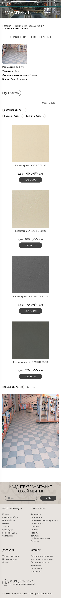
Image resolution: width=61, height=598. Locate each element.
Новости (34, 533)
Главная (6, 25)
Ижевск (5, 523)
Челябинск (7, 536)
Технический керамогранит (29, 25)
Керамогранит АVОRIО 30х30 (30, 165)
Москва (5, 514)
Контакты (34, 530)
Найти (48, 498)
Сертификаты (36, 523)
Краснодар (7, 530)
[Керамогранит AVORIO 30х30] (30, 209)
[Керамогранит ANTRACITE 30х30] (30, 274)
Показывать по (10, 386)
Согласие (34, 541)
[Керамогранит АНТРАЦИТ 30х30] (30, 340)
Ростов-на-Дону (9, 533)
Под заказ (30, 179)
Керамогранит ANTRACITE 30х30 (30, 296)
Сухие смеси (36, 568)
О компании (38, 508)
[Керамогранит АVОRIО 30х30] (30, 143)
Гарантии (34, 527)
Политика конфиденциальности (40, 537)
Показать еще (48, 102)
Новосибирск (8, 520)
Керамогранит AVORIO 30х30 (30, 231)
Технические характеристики (44, 520)
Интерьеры (35, 572)
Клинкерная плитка (39, 562)
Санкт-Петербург (10, 517)
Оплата (5, 562)
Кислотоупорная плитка (41, 556)
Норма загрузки (9, 559)
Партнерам (35, 514)
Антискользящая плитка (41, 559)
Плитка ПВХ (35, 565)
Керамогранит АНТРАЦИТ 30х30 (30, 362)
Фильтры (13, 92)
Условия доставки (10, 556)
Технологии (36, 517)
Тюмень (6, 527)
